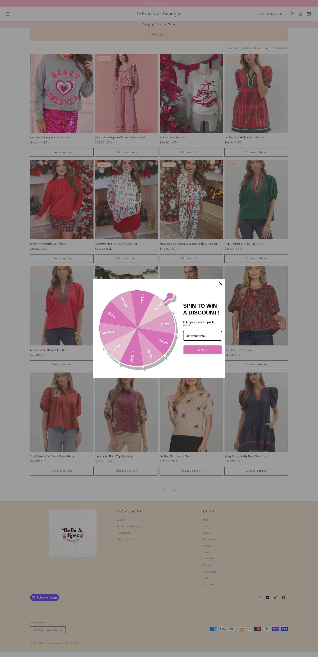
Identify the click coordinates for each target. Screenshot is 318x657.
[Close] (220, 283)
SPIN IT (202, 349)
